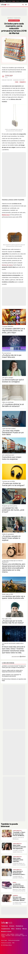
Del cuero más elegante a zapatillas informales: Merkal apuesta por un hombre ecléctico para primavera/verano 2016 (19, 898)
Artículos (11, 926)
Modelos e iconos (6, 931)
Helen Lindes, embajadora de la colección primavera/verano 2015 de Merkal (18, 859)
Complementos (17, 18)
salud (12, 935)
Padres (26, 1)
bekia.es (3, 934)
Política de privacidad (13, 940)
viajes (3, 936)
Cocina (22, 1)
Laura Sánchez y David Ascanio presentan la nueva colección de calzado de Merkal (19, 872)
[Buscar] (23, 5)
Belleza (17, 1)
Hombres (15, 895)
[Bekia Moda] (5, 5)
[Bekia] (3, 1)
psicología (18, 935)
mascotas (8, 935)
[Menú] (26, 4)
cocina (17, 934)
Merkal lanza (6, 214)
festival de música (7, 265)
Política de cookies (6, 942)
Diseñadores (19, 926)
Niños (14, 882)
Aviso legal (4, 940)
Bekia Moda (10, 18)
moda (8, 934)
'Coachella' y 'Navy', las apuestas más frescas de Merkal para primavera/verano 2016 (19, 834)
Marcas (24, 928)
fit (26, 935)
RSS (13, 942)
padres (21, 934)
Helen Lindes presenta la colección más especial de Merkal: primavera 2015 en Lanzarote (19, 847)
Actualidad (9, 1)
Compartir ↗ (22, 82)
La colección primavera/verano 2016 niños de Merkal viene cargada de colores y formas (19, 885)
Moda (13, 1)
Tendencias (4, 926)
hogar (23, 935)
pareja (3, 935)
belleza (12, 934)
